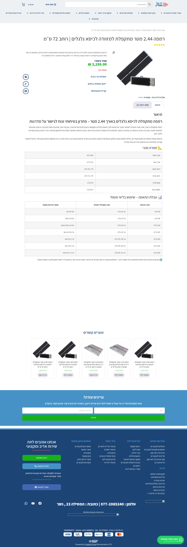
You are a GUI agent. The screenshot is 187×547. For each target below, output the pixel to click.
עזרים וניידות (133, 441)
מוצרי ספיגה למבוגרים (172, 13)
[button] (113, 52)
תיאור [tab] (157, 105)
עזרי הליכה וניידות (37, 13)
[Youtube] (33, 503)
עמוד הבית (161, 30)
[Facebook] (40, 503)
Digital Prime (91, 544)
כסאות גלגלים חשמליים (61, 13)
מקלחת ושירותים (126, 13)
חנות (154, 30)
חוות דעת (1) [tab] (142, 105)
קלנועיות (95, 19)
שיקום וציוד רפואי (104, 13)
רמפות (138, 30)
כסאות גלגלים (84, 13)
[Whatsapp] (26, 503)
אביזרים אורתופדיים (13, 13)
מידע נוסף (94, 375)
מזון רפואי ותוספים (148, 13)
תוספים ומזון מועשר (81, 441)
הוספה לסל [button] (144, 375)
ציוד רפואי (110, 441)
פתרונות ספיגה (157, 441)
